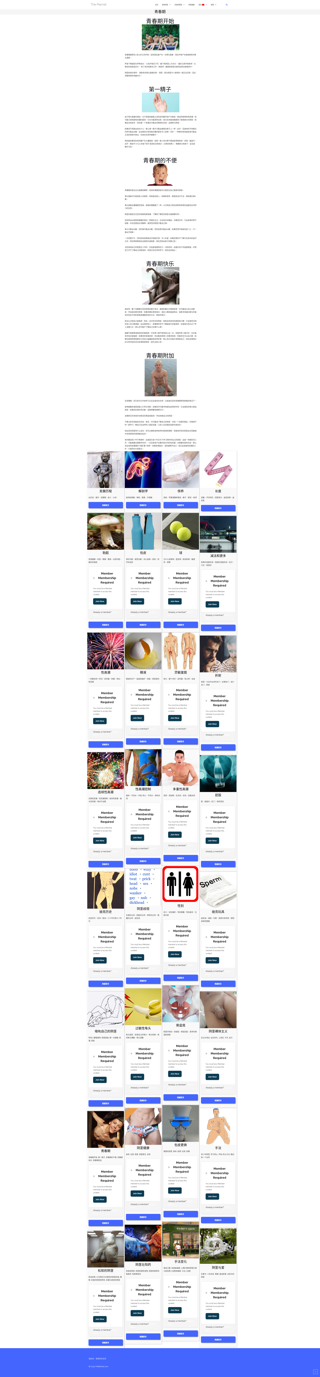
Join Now (100, 601)
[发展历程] (105, 469)
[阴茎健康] (143, 1126)
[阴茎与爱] (218, 1246)
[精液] (143, 651)
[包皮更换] (180, 1123)
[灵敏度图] (180, 651)
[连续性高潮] (105, 770)
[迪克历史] (105, 890)
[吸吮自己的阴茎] (105, 1009)
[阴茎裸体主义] (218, 1009)
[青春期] (105, 1129)
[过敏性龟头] (143, 1006)
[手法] (218, 1126)
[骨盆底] (180, 1003)
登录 (212, 5)
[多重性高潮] (180, 767)
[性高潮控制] (143, 767)
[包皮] (143, 531)
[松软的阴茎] (105, 1249)
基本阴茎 (165, 5)
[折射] (218, 654)
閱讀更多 (105, 505)
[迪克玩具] (218, 890)
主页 (156, 5)
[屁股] (218, 773)
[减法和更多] (218, 534)
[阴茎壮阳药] (143, 1243)
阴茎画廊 (191, 5)
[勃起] (105, 531)
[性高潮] (105, 651)
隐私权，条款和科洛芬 (97, 1359)
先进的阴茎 (178, 5)
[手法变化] (180, 1240)
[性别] (180, 884)
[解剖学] (143, 469)
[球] (180, 531)
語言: (200, 5)
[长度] (218, 469)
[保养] (180, 469)
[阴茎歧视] (143, 887)
